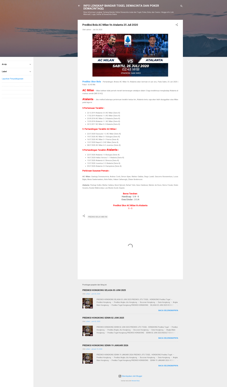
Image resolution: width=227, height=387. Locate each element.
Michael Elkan (136, 381)
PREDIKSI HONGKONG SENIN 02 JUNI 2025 (103, 317)
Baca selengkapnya (168, 310)
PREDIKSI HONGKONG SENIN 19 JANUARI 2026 (105, 345)
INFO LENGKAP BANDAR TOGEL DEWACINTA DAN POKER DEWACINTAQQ (121, 7)
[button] (176, 25)
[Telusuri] (181, 6)
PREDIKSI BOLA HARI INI (97, 217)
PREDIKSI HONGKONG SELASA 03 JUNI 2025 (104, 290)
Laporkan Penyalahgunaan (12, 79)
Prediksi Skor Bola (91, 81)
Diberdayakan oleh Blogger (131, 376)
